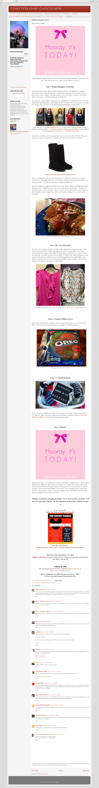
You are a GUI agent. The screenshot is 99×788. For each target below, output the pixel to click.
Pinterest (42, 557)
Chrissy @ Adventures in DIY (42, 734)
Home (12, 13)
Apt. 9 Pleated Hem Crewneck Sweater (52, 131)
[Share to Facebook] (60, 580)
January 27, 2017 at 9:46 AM (45, 621)
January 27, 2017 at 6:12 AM (48, 589)
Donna (37, 662)
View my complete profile (15, 133)
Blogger (57, 782)
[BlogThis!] (57, 580)
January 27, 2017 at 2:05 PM (54, 695)
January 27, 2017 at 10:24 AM (47, 632)
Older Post (86, 771)
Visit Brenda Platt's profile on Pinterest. (18, 87)
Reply (37, 596)
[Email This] (55, 580)
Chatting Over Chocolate (36, 9)
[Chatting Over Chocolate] (19, 93)
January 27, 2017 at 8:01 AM (54, 601)
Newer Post (35, 771)
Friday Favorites (54, 571)
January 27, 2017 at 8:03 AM (55, 611)
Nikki (37, 621)
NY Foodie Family (40, 683)
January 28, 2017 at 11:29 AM (56, 705)
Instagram (50, 557)
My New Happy (39, 725)
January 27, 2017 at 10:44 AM (47, 649)
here (52, 307)
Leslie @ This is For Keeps (41, 695)
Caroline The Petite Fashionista (43, 705)
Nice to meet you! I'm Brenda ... (30, 13)
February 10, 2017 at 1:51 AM (56, 734)
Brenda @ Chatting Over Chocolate (20, 131)
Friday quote (47, 582)
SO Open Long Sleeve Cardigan (60, 129)
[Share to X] (58, 580)
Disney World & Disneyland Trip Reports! (27, 16)
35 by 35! (68, 16)
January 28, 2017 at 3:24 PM (52, 715)
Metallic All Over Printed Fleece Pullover (77, 307)
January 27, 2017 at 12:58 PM (50, 683)
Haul (52, 582)
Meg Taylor (38, 649)
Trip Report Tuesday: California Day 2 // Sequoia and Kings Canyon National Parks (60, 547)
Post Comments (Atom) (43, 773)
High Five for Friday (74, 569)
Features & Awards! (53, 13)
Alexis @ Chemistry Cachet (42, 601)
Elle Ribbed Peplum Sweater (52, 127)
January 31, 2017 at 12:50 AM (49, 725)
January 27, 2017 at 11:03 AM (45, 662)
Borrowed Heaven (42, 656)
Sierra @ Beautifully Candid (42, 611)
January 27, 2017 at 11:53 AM (53, 671)
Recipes (66, 13)
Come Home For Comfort (41, 671)
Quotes (54, 582)
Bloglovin (35, 557)
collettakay (38, 632)
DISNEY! (75, 13)
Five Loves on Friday (54, 16)
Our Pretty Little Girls (41, 715)
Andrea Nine (38, 589)
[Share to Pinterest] (61, 580)
